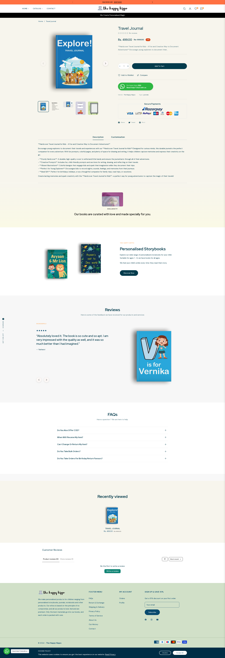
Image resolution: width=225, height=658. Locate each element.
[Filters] (165, 559)
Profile (121, 603)
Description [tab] (98, 137)
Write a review (112, 571)
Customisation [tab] (118, 137)
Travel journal (112, 529)
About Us (92, 620)
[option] (74, 62)
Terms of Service (96, 616)
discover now (129, 273)
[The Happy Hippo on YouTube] (157, 619)
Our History (93, 624)
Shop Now (118, 2)
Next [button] (105, 63)
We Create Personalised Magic (112, 15)
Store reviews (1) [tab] (66, 559)
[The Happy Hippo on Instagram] (152, 619)
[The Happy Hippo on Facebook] (146, 619)
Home (40, 21)
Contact (92, 629)
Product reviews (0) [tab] (50, 559)
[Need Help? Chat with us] (7, 651)
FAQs (91, 598)
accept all (179, 653)
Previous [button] (43, 63)
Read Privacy (110, 654)
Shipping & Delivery (96, 607)
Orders (122, 598)
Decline (165, 653)
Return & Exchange (96, 603)
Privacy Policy (94, 611)
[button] (184, 8)
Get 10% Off (3, 338)
